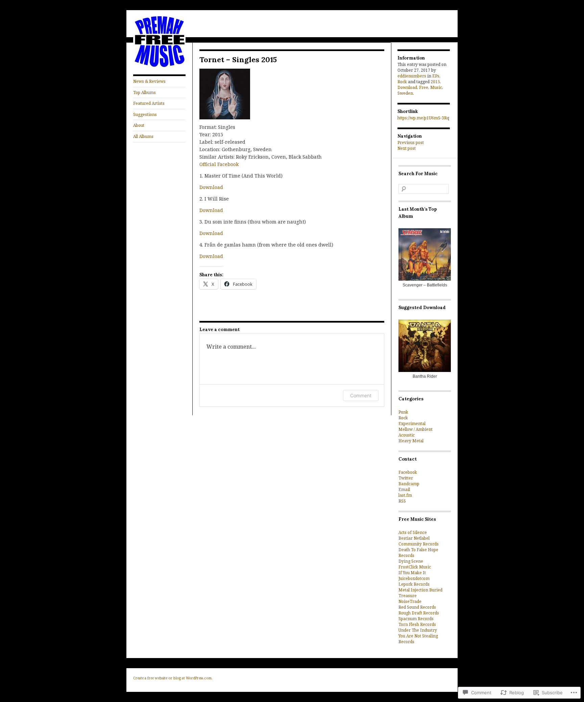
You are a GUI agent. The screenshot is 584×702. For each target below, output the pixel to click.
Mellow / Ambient (415, 429)
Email (404, 489)
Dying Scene (410, 561)
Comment (360, 395)
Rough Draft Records (418, 613)
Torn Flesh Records (417, 624)
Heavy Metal (410, 441)
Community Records (418, 544)
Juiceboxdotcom (414, 578)
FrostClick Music (414, 567)
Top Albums (144, 92)
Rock (402, 82)
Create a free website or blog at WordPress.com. (173, 678)
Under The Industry (417, 630)
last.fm (405, 495)
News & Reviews (149, 81)
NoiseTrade (409, 601)
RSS (402, 501)
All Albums (143, 136)
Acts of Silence (412, 532)
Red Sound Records (417, 607)
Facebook (407, 472)
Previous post (410, 142)
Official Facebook (219, 164)
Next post (406, 148)
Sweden (405, 93)
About (138, 125)
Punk (403, 412)
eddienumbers (411, 76)
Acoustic (406, 435)
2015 (435, 82)
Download (211, 187)
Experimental (411, 423)
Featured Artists (149, 103)
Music (436, 87)
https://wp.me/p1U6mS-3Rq (423, 118)
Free (423, 87)
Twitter (405, 478)
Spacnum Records (416, 619)
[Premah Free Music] (159, 66)
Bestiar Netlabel (414, 538)
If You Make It (412, 573)
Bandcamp (408, 484)
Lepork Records (414, 584)
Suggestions (145, 114)
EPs (435, 76)
